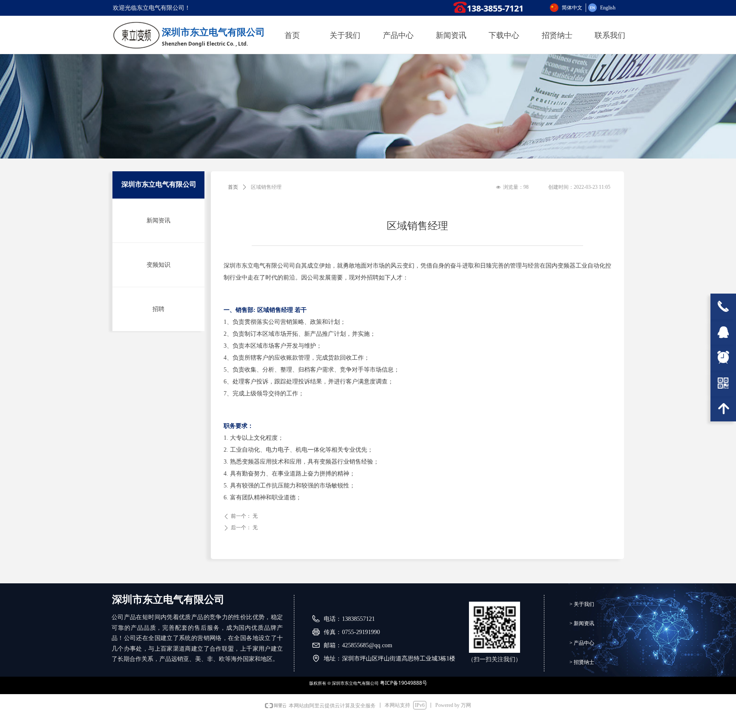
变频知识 (158, 265)
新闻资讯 (158, 220)
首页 (233, 187)
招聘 (158, 309)
